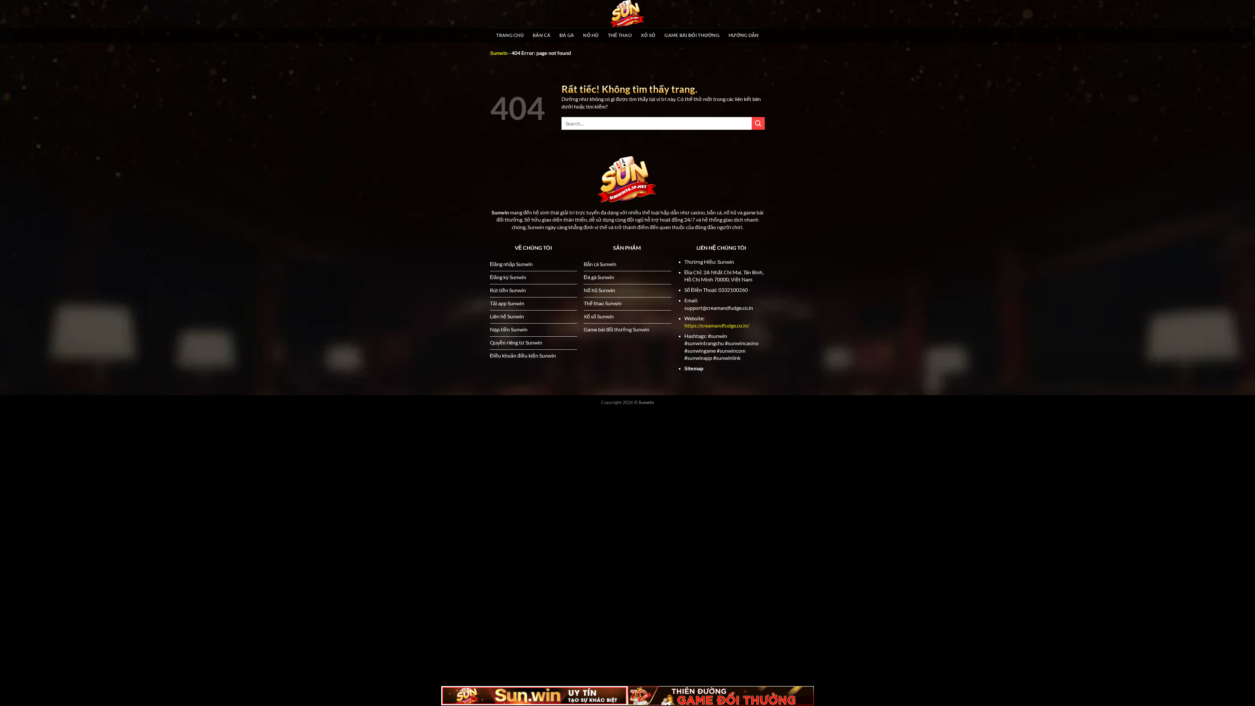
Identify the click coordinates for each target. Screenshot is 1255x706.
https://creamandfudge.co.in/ (716, 325)
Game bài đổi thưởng (691, 35)
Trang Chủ (510, 35)
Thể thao (620, 35)
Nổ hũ (590, 35)
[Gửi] (758, 123)
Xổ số (648, 35)
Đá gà (567, 35)
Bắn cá (541, 35)
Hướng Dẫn (743, 35)
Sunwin (499, 53)
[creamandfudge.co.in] (627, 14)
